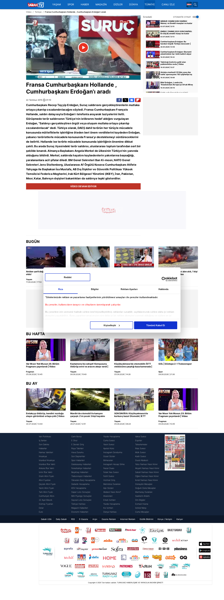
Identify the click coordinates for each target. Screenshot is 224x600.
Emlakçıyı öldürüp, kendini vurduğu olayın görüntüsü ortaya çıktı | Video (45, 414)
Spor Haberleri (78, 460)
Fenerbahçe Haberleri (81, 468)
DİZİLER (118, 4)
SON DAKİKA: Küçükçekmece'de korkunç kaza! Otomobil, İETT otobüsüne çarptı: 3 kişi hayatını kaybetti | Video (131, 415)
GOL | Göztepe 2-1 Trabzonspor (175, 363)
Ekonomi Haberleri (79, 512)
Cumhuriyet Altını (46, 496)
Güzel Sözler (109, 456)
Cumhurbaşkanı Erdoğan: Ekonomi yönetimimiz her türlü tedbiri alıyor (176, 53)
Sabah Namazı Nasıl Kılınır (147, 472)
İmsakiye (43, 456)
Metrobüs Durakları (112, 484)
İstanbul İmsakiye (47, 460)
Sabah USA (46, 519)
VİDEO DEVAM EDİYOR (83, 186)
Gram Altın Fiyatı (46, 476)
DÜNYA (133, 4)
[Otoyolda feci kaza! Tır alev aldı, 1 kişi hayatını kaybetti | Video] (178, 257)
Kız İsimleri (108, 508)
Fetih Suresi (108, 476)
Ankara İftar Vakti (46, 468)
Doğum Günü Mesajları (145, 488)
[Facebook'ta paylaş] (119, 100)
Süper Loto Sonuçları (80, 492)
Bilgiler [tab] (95, 289)
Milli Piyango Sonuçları (81, 496)
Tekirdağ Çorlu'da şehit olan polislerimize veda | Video (173, 63)
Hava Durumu (77, 452)
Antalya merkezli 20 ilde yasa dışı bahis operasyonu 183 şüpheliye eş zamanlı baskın (176, 73)
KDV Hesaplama (78, 488)
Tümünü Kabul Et (155, 325)
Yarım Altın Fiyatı (46, 488)
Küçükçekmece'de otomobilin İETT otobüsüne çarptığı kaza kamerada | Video (133, 365)
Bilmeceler (108, 460)
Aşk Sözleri (108, 488)
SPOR (71, 4)
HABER (85, 4)
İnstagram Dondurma (112, 452)
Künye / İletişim (165, 519)
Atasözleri (107, 496)
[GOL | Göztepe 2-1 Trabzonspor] (178, 350)
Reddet (67, 277)
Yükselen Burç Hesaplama (83, 480)
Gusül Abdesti (141, 460)
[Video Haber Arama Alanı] (195, 4)
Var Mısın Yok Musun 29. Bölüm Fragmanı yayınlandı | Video (42, 365)
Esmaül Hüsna (141, 504)
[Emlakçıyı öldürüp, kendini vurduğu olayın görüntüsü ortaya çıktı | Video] (46, 399)
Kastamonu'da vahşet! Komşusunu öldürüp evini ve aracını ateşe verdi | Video (89, 365)
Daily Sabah (61, 519)
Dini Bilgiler (140, 500)
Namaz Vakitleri (46, 452)
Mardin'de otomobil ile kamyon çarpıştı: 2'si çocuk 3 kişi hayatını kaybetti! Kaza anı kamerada (87, 415)
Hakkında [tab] (163, 289)
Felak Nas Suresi (111, 472)
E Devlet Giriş (77, 444)
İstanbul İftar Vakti (47, 464)
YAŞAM (56, 4)
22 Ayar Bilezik (45, 500)
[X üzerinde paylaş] (125, 100)
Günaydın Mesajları (143, 484)
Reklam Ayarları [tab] (129, 289)
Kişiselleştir (110, 325)
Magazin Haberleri (79, 508)
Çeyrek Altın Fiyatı (47, 484)
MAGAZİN (101, 4)
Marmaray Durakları (143, 492)
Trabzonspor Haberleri (81, 476)
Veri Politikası (45, 436)
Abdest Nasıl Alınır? (112, 492)
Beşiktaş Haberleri (79, 472)
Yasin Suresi (108, 444)
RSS (73, 519)
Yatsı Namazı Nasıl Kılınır (146, 464)
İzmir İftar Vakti (45, 472)
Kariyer (179, 519)
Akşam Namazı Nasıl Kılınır (147, 468)
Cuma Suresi (109, 440)
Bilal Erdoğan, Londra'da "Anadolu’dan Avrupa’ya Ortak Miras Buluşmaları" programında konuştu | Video (176, 83)
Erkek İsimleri (109, 500)
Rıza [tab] (60, 289)
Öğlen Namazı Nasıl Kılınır (147, 476)
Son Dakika (44, 444)
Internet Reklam (127, 519)
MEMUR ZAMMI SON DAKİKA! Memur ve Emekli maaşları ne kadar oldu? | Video (176, 22)
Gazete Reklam (109, 519)
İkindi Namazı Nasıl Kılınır (146, 480)
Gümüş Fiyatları (46, 504)
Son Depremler (78, 456)
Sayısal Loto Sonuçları (81, 500)
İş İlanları (43, 440)
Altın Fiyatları (45, 480)
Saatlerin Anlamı (142, 496)
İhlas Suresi (140, 448)
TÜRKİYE (150, 4)
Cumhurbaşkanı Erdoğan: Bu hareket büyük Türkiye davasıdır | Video (175, 43)
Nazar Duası (108, 468)
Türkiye (38, 12)
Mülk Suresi (140, 452)
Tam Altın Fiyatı (46, 492)
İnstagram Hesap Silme (114, 464)
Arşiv (94, 519)
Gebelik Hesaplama (80, 484)
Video (29, 12)
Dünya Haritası (110, 512)
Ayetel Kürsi (108, 448)
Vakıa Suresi (140, 436)
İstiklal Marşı (140, 508)
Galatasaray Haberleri (81, 464)
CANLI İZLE (168, 4)
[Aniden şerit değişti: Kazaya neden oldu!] (46, 257)
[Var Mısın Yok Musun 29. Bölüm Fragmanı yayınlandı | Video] (46, 350)
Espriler (138, 440)
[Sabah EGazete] (175, 474)
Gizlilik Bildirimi (146, 519)
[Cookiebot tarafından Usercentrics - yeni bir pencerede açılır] (164, 279)
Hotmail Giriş (109, 480)
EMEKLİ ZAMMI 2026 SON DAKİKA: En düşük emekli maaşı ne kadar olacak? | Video (176, 32)
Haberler (43, 448)
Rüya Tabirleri (77, 448)
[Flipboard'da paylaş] (138, 100)
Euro (41, 512)
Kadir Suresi (140, 456)
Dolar (41, 508)
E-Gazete (83, 519)
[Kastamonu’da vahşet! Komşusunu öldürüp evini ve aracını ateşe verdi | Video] (90, 350)
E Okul (74, 440)
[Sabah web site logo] (189, 4)
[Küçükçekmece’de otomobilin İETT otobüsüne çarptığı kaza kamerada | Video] (134, 350)
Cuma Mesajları (142, 512)
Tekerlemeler (141, 444)
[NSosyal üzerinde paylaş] (131, 100)
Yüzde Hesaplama (111, 436)
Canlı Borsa (76, 436)
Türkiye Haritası (78, 504)
